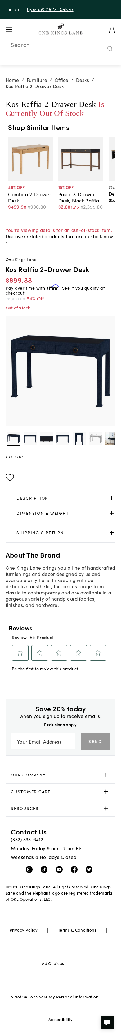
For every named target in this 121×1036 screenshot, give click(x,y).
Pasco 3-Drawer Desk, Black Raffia (78, 197)
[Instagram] (30, 869)
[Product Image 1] (30, 439)
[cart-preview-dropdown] (112, 30)
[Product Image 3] (62, 439)
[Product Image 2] (46, 439)
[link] (61, 498)
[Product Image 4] (79, 439)
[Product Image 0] (13, 439)
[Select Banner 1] (14, 10)
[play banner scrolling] (19, 10)
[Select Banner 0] (10, 10)
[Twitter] (90, 869)
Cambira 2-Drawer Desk (29, 197)
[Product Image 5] (95, 439)
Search (20, 45)
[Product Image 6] (112, 439)
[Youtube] (60, 869)
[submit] (110, 48)
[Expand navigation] (14, 29)
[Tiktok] (45, 869)
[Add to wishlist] (10, 478)
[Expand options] (112, 498)
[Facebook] (75, 869)
